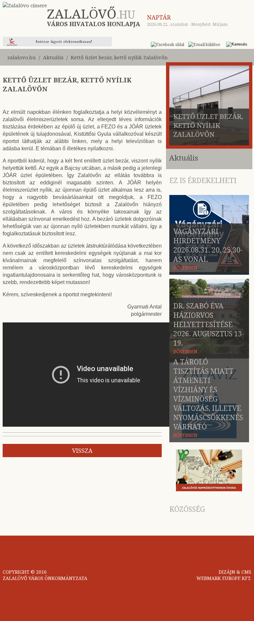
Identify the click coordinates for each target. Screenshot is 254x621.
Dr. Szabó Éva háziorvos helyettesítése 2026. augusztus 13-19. (208, 324)
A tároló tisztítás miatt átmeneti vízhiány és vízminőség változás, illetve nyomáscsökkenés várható (208, 394)
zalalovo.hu (21, 57)
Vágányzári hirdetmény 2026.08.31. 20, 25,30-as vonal (208, 245)
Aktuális (53, 57)
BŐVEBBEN (185, 267)
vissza (82, 450)
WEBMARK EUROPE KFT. (223, 578)
